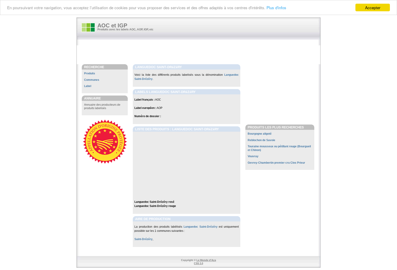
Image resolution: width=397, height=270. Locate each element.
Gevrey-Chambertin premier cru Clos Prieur (276, 162)
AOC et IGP (112, 25)
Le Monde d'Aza (206, 260)
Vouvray (253, 156)
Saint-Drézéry (143, 239)
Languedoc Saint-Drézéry (201, 226)
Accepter (372, 7)
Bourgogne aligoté (260, 133)
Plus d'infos (276, 8)
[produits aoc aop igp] (88, 27)
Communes (91, 79)
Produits (89, 73)
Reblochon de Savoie (261, 140)
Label (87, 86)
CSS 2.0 (198, 263)
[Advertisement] (200, 52)
